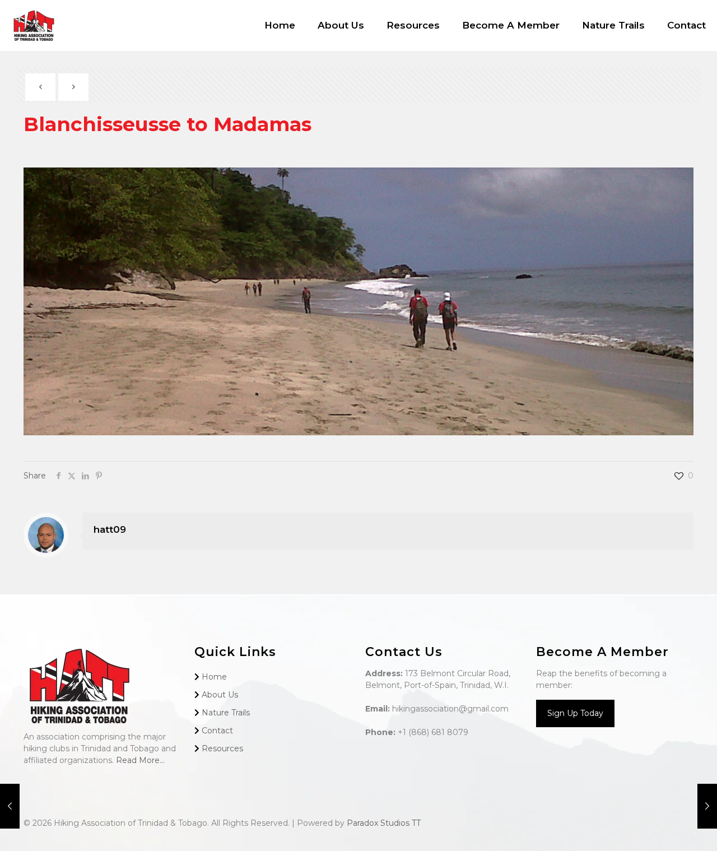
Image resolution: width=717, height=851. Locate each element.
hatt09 (110, 529)
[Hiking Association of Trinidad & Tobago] (34, 25)
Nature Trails (226, 713)
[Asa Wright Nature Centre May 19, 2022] (707, 806)
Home (214, 677)
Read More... (140, 760)
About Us (220, 695)
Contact (217, 731)
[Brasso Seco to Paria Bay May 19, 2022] (10, 806)
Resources (222, 748)
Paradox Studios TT (384, 823)
